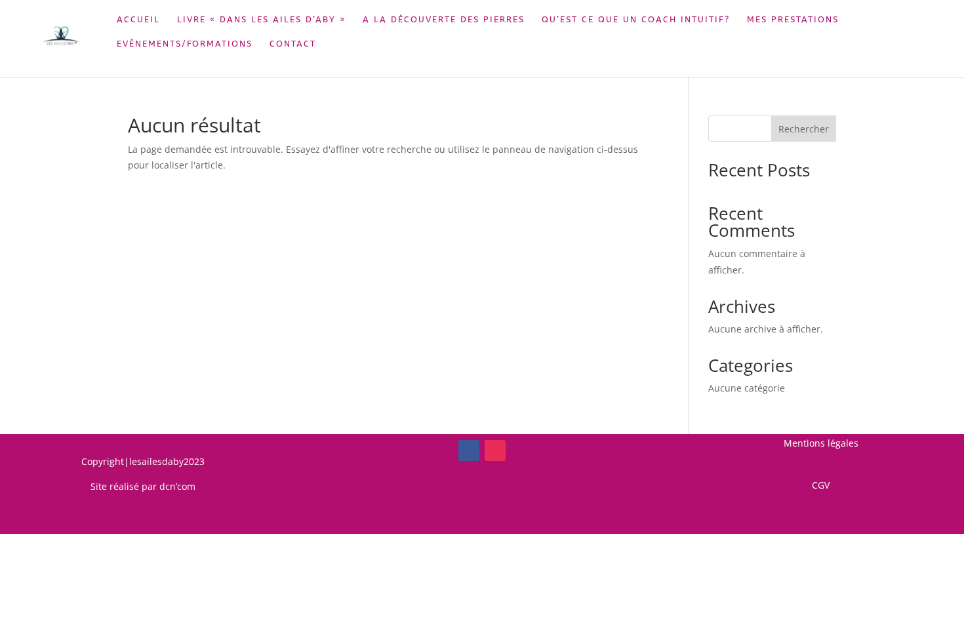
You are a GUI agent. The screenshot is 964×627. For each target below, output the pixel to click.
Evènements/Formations (184, 44)
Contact (293, 44)
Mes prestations (793, 19)
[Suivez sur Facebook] (468, 450)
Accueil (138, 19)
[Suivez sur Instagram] (495, 450)
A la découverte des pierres (444, 19)
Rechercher (803, 129)
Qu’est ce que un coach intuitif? (636, 19)
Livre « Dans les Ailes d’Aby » (261, 19)
